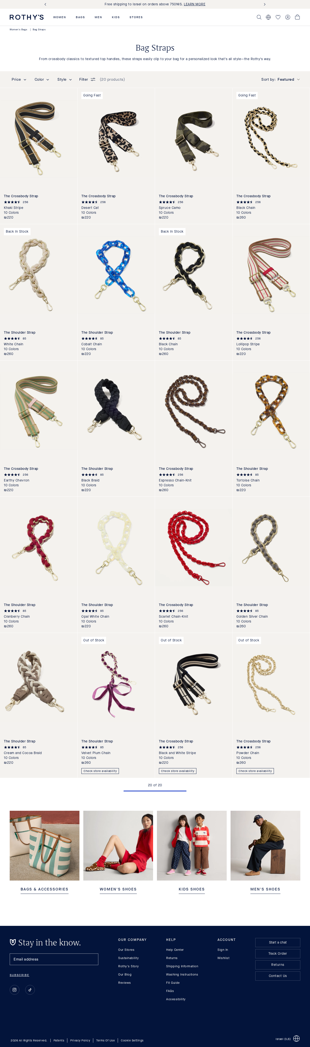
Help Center (175, 950)
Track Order (277, 953)
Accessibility (176, 999)
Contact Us (278, 976)
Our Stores (126, 950)
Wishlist (223, 958)
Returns (172, 958)
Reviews (124, 983)
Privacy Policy (80, 1040)
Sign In (222, 950)
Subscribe (19, 975)
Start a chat (278, 942)
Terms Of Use (105, 1040)
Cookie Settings (132, 1040)
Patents (59, 1040)
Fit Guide (173, 983)
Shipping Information (182, 966)
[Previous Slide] (46, 4)
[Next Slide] (264, 4)
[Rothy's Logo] (27, 17)
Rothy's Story (128, 966)
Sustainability (128, 958)
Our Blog (125, 974)
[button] (59, 17)
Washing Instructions (182, 974)
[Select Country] (268, 17)
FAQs (170, 991)
